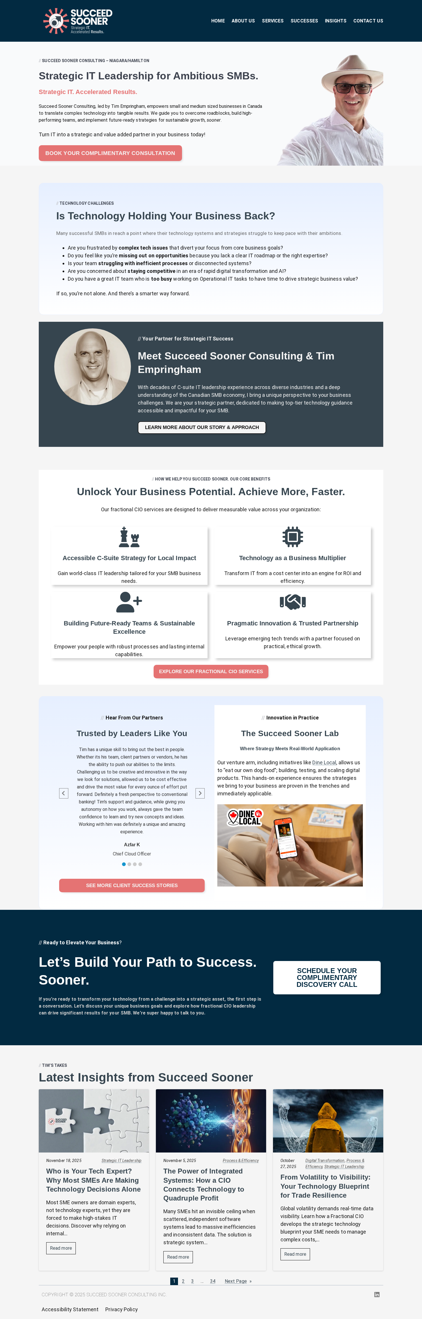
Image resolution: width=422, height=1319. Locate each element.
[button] (124, 864)
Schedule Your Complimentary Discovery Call (327, 977)
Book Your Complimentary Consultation (110, 153)
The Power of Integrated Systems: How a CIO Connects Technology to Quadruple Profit (203, 1184)
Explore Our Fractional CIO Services (211, 671)
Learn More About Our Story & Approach (202, 427)
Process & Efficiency (241, 1160)
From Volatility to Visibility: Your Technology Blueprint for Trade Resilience (325, 1186)
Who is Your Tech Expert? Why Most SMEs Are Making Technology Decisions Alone (93, 1180)
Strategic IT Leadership (122, 1160)
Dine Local (324, 762)
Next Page (238, 1281)
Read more (63, 1249)
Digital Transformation (324, 1160)
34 (212, 1281)
